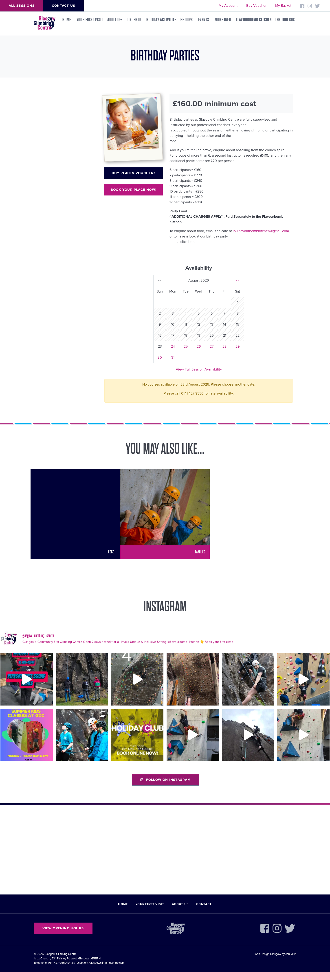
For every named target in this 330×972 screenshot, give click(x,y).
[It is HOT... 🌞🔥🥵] (248, 735)
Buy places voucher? (134, 173)
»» (237, 280)
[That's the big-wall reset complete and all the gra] (193, 679)
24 (173, 346)
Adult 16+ (115, 19)
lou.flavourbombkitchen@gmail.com (261, 231)
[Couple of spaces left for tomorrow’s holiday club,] (137, 735)
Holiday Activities (161, 19)
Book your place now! (133, 190)
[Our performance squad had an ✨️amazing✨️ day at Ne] (82, 735)
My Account (228, 5)
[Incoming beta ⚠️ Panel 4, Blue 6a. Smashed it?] (303, 679)
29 (237, 346)
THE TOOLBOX (285, 19)
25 (186, 346)
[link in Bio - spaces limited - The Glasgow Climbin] (26, 735)
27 (211, 346)
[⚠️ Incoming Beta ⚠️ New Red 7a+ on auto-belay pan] (193, 735)
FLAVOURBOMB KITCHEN (254, 19)
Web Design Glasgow (268, 954)
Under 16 (134, 19)
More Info (223, 19)
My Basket (283, 5)
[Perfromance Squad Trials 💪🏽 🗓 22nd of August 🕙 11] (26, 679)
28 (224, 346)
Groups (186, 19)
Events (203, 19)
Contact (204, 904)
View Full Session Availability (199, 369)
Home (66, 19)
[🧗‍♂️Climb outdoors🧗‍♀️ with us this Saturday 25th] (248, 679)
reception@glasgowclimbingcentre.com (100, 963)
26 (199, 346)
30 (160, 357)
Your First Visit (90, 19)
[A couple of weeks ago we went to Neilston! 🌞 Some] (82, 679)
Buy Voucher (256, 5)
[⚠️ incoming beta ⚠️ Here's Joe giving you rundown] (303, 735)
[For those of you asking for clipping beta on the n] (137, 679)
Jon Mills (290, 954)
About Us (180, 904)
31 (172, 357)
